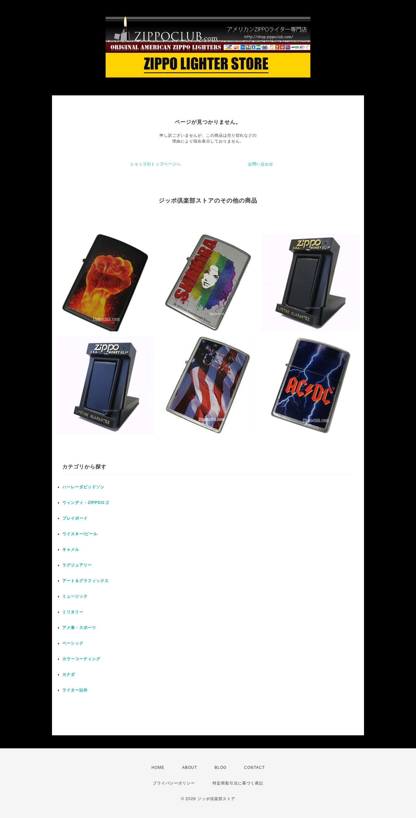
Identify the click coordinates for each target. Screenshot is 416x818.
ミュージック (75, 596)
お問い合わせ (260, 164)
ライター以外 (75, 690)
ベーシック (73, 643)
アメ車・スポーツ (79, 627)
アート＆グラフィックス (85, 580)
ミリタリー (73, 612)
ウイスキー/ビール (80, 534)
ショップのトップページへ (155, 164)
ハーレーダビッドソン (83, 487)
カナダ (68, 674)
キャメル (70, 549)
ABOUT (189, 767)
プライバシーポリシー (174, 783)
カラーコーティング (81, 659)
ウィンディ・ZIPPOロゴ (85, 502)
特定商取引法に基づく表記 (238, 783)
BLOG (220, 767)
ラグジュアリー (77, 565)
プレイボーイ (75, 518)
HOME (157, 767)
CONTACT (254, 767)
